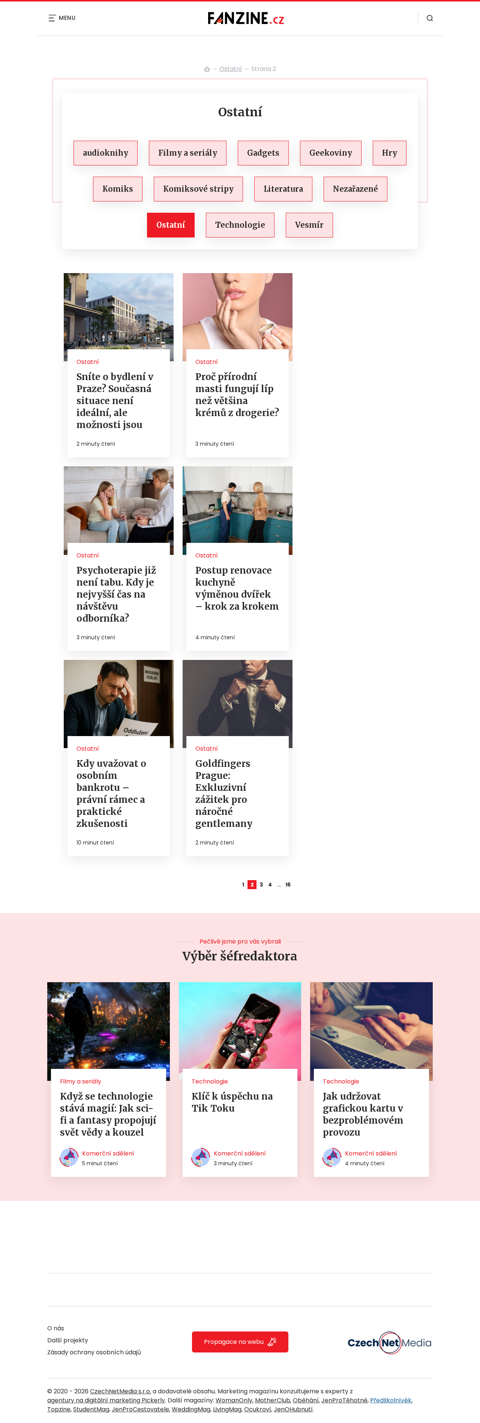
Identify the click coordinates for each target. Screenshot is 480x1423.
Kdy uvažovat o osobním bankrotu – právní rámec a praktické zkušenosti (111, 793)
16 (288, 884)
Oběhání (306, 1400)
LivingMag (227, 1409)
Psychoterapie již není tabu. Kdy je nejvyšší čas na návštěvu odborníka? (116, 594)
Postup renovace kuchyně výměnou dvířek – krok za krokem (237, 588)
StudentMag (91, 1409)
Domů (207, 69)
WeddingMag (191, 1409)
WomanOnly (234, 1400)
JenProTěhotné (344, 1400)
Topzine (58, 1409)
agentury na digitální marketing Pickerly (106, 1400)
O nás (55, 1328)
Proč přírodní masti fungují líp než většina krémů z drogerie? (237, 395)
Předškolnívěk (390, 1400)
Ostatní (230, 69)
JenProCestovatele (140, 1409)
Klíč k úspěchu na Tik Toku (232, 1102)
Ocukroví (257, 1409)
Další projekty (67, 1340)
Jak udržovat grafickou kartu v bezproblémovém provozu (363, 1114)
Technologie (210, 1081)
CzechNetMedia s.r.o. (120, 1391)
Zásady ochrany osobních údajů (94, 1352)
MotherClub (272, 1400)
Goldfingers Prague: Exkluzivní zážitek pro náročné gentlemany (223, 793)
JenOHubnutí (293, 1409)
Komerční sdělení (108, 1153)
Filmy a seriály (80, 1081)
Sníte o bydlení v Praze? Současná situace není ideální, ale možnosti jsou (114, 401)
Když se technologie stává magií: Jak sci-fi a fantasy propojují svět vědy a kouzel (108, 1114)
